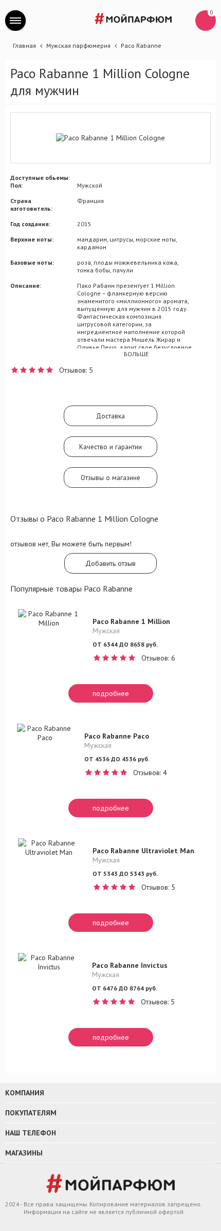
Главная (24, 45)
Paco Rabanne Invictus (130, 965)
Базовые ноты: (32, 262)
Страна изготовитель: (31, 204)
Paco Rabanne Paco (116, 736)
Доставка (110, 415)
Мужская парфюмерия (78, 45)
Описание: (25, 285)
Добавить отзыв (110, 563)
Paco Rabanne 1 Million (131, 621)
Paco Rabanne (141, 45)
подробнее (111, 693)
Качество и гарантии (110, 446)
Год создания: (30, 224)
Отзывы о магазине (110, 477)
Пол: (16, 185)
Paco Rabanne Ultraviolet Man (143, 850)
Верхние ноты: (31, 239)
